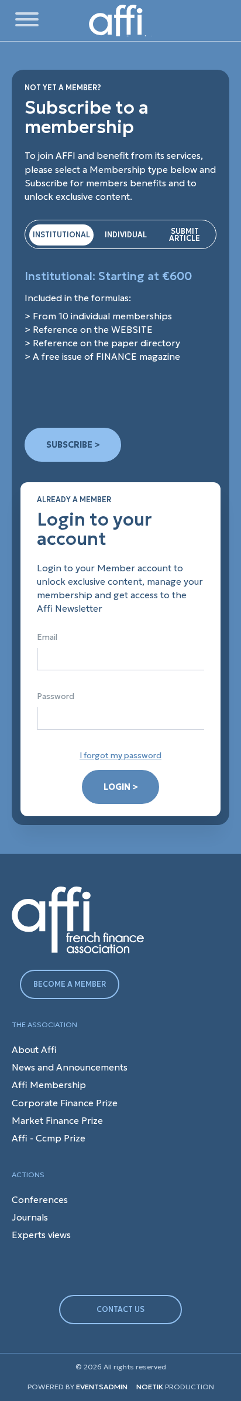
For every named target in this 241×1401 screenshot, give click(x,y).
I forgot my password (120, 756)
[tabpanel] (120, 316)
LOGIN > (120, 787)
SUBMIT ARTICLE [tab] (184, 235)
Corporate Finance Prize (65, 1103)
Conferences (40, 1199)
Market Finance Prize (57, 1120)
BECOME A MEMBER (69, 984)
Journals (30, 1217)
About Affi (34, 1049)
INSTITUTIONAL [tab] (61, 234)
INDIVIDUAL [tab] (126, 234)
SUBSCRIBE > (72, 444)
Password (55, 696)
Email (47, 637)
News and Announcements (70, 1067)
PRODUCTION (175, 1386)
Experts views (41, 1234)
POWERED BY (50, 1386)
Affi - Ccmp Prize (48, 1138)
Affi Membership (49, 1084)
